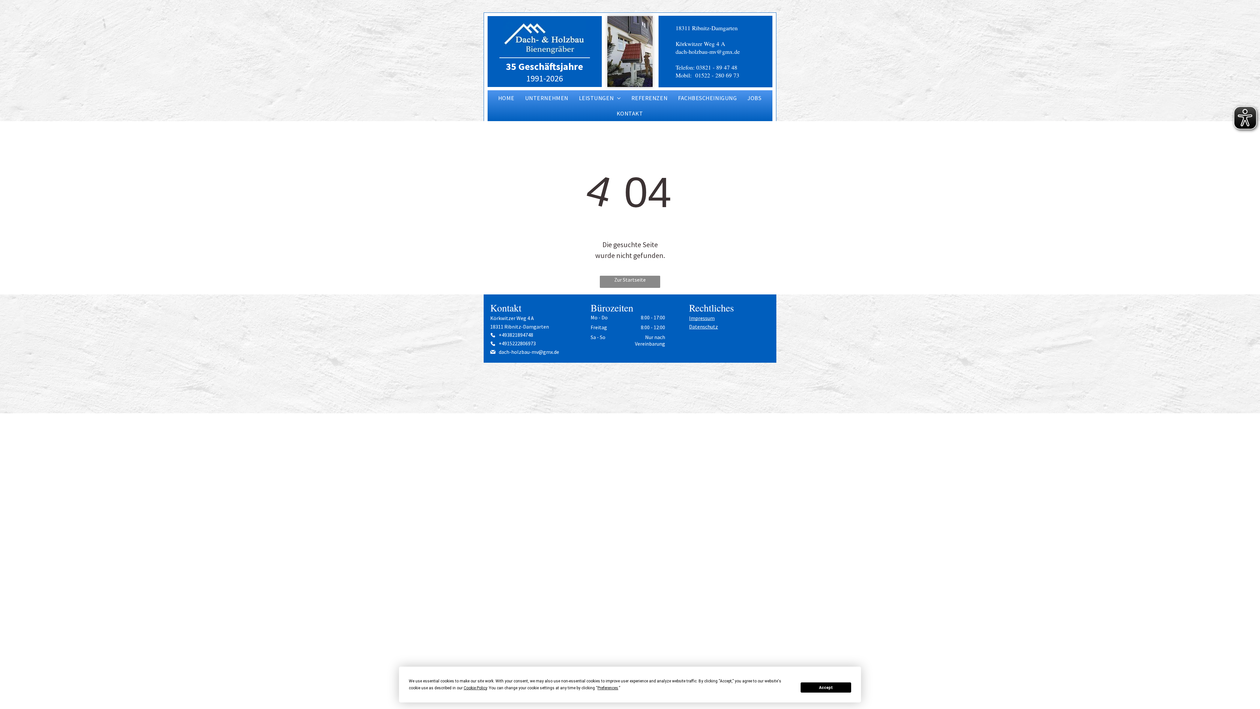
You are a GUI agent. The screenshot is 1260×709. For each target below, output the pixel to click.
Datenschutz (703, 326)
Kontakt (505, 307)
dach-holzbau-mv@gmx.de (708, 51)
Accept (826, 687)
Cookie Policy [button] (475, 688)
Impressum (702, 318)
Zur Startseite (630, 279)
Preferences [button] (608, 688)
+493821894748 (516, 335)
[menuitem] (506, 98)
